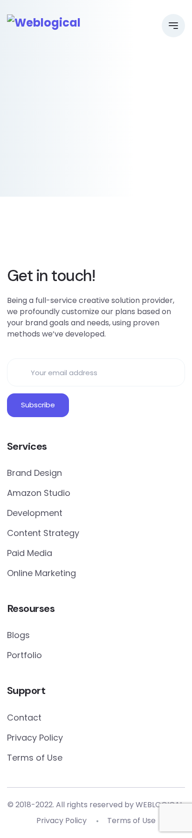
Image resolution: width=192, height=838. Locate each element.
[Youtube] (161, 234)
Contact (24, 717)
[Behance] (135, 234)
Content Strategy (43, 533)
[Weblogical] (44, 22)
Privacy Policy (35, 737)
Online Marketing (41, 573)
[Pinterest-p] (57, 234)
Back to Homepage (96, 171)
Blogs (18, 635)
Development (34, 513)
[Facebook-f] (31, 234)
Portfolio (24, 655)
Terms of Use (34, 757)
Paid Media (29, 553)
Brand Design (34, 473)
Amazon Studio (38, 493)
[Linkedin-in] (83, 234)
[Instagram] (109, 234)
